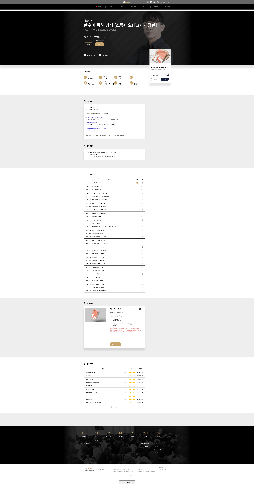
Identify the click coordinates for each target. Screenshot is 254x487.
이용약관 (161, 467)
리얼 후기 (133, 7)
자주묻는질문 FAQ (145, 440)
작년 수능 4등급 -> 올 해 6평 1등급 (93, 392)
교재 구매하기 (115, 344)
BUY (99, 44)
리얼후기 (121, 433)
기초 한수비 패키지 (84, 443)
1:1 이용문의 (145, 446)
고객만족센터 (162, 470)
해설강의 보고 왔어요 (90, 372)
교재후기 (121, 440)
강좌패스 (100, 7)
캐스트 (145, 7)
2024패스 (84, 437)
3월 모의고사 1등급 (90, 376)
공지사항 (145, 437)
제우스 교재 (108, 437)
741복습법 (133, 440)
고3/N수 (96, 437)
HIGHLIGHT (105, 55)
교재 (122, 7)
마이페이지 (167, 7)
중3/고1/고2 (96, 440)
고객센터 (156, 7)
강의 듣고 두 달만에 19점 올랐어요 (93, 403)
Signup (168, 2)
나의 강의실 (157, 437)
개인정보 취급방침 (163, 469)
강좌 (111, 7)
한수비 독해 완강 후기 (90, 386)
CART (88, 44)
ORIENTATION (91, 55)
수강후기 (121, 437)
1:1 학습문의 (157, 440)
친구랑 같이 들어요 (90, 389)
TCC (133, 432)
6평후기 (87, 396)
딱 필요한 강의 (89, 399)
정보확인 (127, 469)
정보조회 (131, 471)
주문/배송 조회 (157, 450)
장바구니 (157, 443)
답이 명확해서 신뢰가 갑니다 (92, 379)
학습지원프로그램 (145, 443)
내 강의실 (157, 433)
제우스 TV (133, 436)
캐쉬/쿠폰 (157, 446)
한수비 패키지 (84, 440)
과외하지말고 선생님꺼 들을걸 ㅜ (93, 382)
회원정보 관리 (157, 453)
